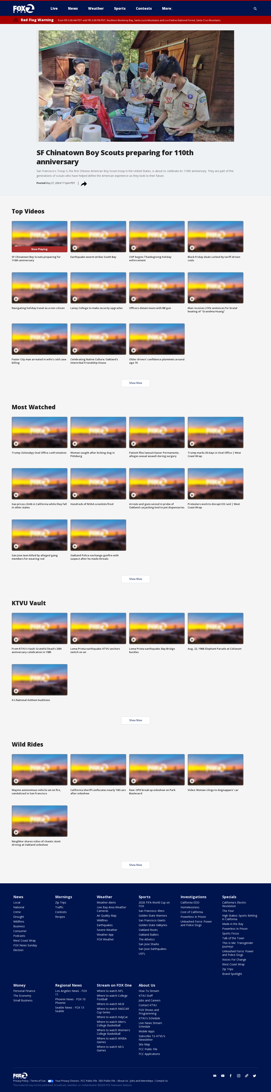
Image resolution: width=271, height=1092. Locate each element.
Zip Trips (60, 902)
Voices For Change (234, 959)
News (18, 896)
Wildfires (18, 921)
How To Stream (149, 991)
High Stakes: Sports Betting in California (239, 917)
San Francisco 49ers (151, 911)
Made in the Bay (232, 924)
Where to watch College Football (112, 997)
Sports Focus (230, 933)
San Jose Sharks (149, 944)
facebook (231, 1076)
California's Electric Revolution (234, 904)
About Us (147, 985)
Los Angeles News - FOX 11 (71, 992)
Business (19, 926)
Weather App (105, 934)
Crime (17, 912)
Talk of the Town (233, 938)
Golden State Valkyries (153, 925)
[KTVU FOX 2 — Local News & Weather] (26, 8)
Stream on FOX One (114, 985)
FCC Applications (149, 1054)
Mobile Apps (147, 1031)
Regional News (68, 985)
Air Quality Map (106, 915)
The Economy (22, 995)
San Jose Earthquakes (152, 949)
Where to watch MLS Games (110, 1048)
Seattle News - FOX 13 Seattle (69, 1009)
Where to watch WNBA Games (112, 1040)
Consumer (20, 931)
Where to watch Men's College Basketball (111, 1023)
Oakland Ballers (149, 934)
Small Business (23, 1000)
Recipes (60, 917)
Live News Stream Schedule (150, 1024)
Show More (135, 383)
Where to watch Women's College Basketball (113, 1032)
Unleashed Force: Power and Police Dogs (196, 923)
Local (16, 902)
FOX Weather (105, 939)
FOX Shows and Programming (149, 1011)
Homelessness (190, 907)
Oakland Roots (148, 930)
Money (19, 985)
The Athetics (147, 939)
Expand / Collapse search (255, 8)
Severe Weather (107, 930)
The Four (228, 911)
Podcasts (19, 936)
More (166, 8)
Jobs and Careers (149, 1000)
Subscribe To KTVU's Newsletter (152, 1037)
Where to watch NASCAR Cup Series (113, 1010)
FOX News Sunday (25, 945)
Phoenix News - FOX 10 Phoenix (70, 1001)
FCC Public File (148, 1049)
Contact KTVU (148, 1005)
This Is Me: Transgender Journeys (237, 944)
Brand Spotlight (232, 974)
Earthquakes (105, 925)
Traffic (59, 907)
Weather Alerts (106, 902)
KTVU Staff (146, 995)
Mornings (63, 896)
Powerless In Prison (193, 917)
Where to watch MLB (110, 1004)
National (18, 907)
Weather (104, 896)
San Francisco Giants (152, 920)
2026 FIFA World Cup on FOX (154, 904)
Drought (18, 917)
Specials (229, 896)
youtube (223, 1076)
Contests (61, 912)
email (215, 1076)
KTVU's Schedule (149, 1018)
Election (18, 950)
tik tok (246, 1076)
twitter (254, 1076)
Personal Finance (24, 991)
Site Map (144, 1044)
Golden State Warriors (153, 915)
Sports (144, 896)
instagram (238, 1076)
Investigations (193, 896)
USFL (142, 953)
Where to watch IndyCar (112, 1017)
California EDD (190, 902)
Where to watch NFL (110, 991)
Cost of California (192, 912)
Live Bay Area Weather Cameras (111, 909)
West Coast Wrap (24, 940)
